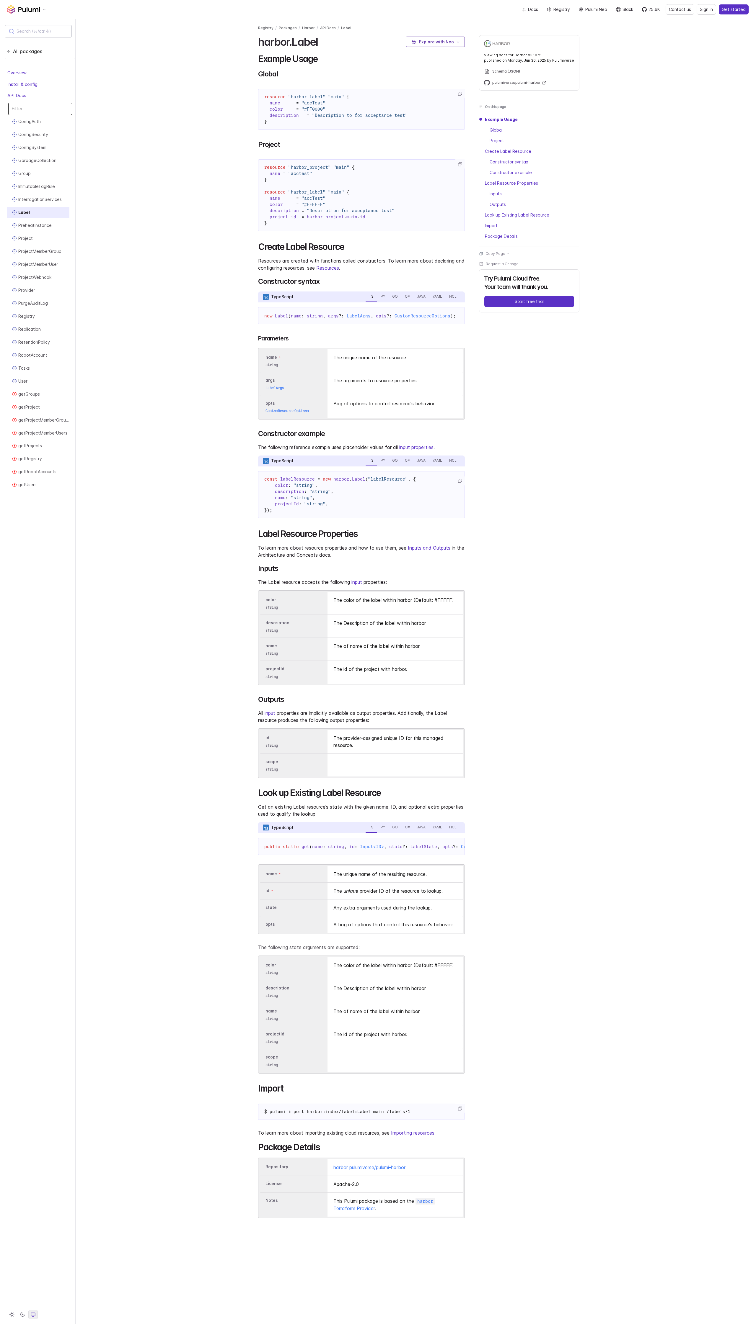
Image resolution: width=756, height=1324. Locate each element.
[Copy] (459, 94)
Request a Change (502, 264)
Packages (288, 28)
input (356, 582)
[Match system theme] (33, 1314)
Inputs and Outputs (429, 548)
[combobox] (38, 31)
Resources (327, 268)
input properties (416, 447)
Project (497, 140)
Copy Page (495, 253)
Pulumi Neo (596, 9)
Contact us (680, 9)
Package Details (501, 236)
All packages (27, 51)
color (270, 599)
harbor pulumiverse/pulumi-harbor (369, 1167)
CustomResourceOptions (422, 316)
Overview (17, 73)
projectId (274, 668)
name (271, 645)
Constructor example (511, 172)
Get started (734, 9)
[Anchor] (323, 41)
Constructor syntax (509, 161)
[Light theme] (12, 1314)
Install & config (22, 84)
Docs (533, 9)
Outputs (498, 204)
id (267, 737)
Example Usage (501, 119)
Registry (561, 9)
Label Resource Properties (511, 183)
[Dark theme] (22, 1314)
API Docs (16, 96)
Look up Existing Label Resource (517, 214)
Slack (628, 9)
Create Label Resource (508, 151)
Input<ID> (372, 846)
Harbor (308, 28)
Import (491, 225)
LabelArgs (359, 316)
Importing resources (412, 1133)
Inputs (496, 193)
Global (496, 129)
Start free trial (529, 301)
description (277, 622)
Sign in (706, 9)
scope (271, 761)
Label (346, 28)
